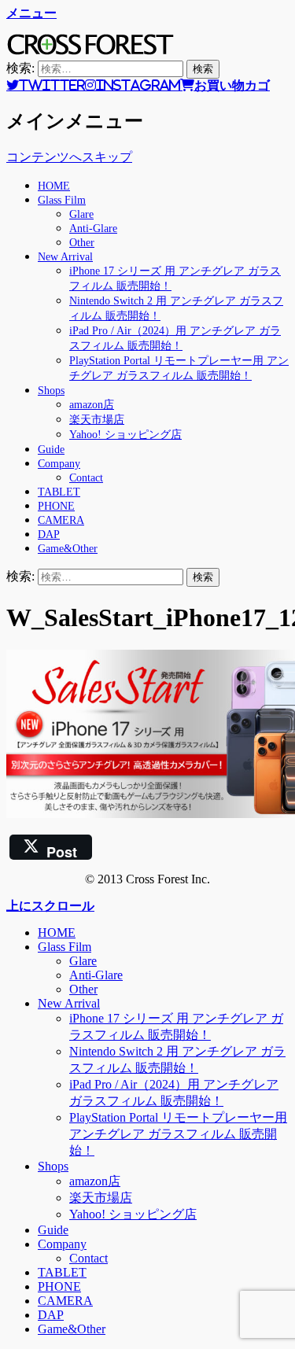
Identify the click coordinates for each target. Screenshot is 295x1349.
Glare (81, 214)
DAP (49, 534)
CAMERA (61, 520)
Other (81, 243)
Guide (51, 449)
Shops (51, 390)
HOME (54, 186)
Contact (86, 478)
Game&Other (68, 549)
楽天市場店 (96, 420)
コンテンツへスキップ (69, 157)
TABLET (59, 492)
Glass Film (62, 200)
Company (59, 464)
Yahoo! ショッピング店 (125, 434)
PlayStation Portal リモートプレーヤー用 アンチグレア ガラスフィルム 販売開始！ (178, 1134)
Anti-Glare (93, 228)
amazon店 (91, 405)
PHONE (56, 506)
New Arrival (65, 257)
